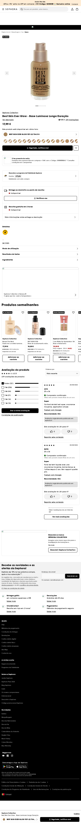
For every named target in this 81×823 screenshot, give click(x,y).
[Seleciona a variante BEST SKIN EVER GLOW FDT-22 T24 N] (43, 141)
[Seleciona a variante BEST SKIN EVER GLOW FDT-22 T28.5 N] (62, 141)
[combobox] (62, 373)
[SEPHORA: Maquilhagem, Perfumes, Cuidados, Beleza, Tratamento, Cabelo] (11, 9)
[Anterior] (7, 73)
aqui (28, 772)
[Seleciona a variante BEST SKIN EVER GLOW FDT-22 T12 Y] (6, 141)
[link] (20, 410)
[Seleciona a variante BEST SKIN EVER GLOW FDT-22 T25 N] (48, 141)
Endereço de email (48, 572)
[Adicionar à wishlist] (22, 312)
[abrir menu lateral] (3, 9)
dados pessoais (7, 585)
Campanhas (32, 774)
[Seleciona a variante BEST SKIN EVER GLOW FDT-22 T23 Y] (39, 141)
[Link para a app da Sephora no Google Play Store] (8, 767)
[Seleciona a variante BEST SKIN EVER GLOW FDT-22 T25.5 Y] (53, 141)
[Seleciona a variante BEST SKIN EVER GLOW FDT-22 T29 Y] (67, 141)
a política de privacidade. (29, 585)
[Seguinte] (74, 73)
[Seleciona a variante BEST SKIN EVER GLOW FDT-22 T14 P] (10, 141)
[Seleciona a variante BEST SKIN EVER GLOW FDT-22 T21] (29, 141)
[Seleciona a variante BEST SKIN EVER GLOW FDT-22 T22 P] (34, 141)
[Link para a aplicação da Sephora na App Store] (22, 767)
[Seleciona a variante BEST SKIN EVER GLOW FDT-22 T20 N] (24, 141)
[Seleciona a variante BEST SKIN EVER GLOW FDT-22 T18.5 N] (20, 141)
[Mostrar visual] (40, 72)
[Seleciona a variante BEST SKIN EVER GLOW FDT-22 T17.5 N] (15, 141)
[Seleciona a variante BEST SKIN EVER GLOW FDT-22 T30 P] (72, 141)
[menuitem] (72, 9)
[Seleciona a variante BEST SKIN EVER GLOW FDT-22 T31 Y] (77, 141)
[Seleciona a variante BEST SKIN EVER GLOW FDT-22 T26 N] (58, 141)
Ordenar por (50, 369)
